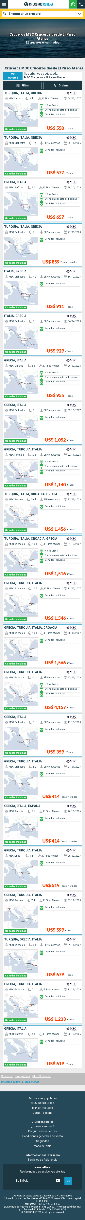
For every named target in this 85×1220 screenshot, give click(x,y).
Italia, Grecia (15, 271)
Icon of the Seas (42, 1107)
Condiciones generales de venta (42, 1136)
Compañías (22, 1076)
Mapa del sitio (42, 1146)
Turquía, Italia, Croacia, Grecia (30, 494)
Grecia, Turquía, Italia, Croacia (30, 627)
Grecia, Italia (15, 182)
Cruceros (7, 1076)
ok (68, 1180)
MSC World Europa (42, 1102)
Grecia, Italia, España (22, 806)
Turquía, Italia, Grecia (23, 93)
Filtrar (26, 85)
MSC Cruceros (41, 1076)
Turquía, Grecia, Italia (23, 939)
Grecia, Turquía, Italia (23, 449)
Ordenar (64, 85)
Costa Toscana (42, 1112)
